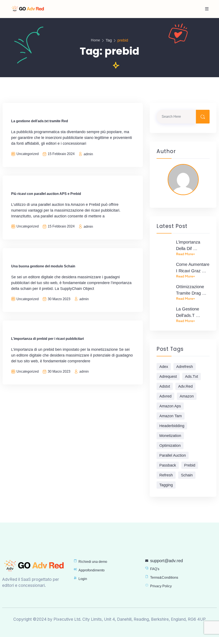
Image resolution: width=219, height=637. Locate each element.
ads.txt (191, 376)
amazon (187, 396)
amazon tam (170, 416)
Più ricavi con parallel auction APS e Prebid (46, 194)
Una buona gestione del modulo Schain (43, 266)
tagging (166, 485)
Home (95, 40)
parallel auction (172, 455)
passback (167, 465)
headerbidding (171, 426)
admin (88, 154)
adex (163, 366)
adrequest (168, 376)
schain (187, 475)
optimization (170, 445)
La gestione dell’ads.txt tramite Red (39, 121)
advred (165, 396)
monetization (170, 436)
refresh (166, 475)
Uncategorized (27, 154)
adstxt (164, 386)
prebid (189, 465)
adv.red (185, 386)
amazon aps (170, 406)
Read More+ (185, 254)
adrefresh (184, 366)
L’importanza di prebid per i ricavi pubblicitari (47, 338)
